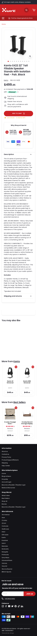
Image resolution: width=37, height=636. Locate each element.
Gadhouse (5, 529)
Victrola (4, 563)
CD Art (4, 523)
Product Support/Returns (10, 460)
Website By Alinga (8, 633)
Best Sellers (19, 402)
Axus (3, 518)
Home (4, 24)
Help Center (6, 466)
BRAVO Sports (6, 572)
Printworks (5, 555)
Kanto (6, 80)
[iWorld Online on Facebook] (6, 606)
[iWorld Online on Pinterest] (15, 606)
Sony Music (5, 558)
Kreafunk (5, 540)
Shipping (5, 463)
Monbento (5, 549)
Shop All (4, 501)
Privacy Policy (6, 457)
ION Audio (5, 535)
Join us (29, 593)
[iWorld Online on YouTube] (9, 606)
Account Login (6, 482)
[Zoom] (30, 56)
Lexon (4, 543)
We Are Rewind (7, 569)
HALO (3, 532)
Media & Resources (8, 488)
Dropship (5, 479)
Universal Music (7, 560)
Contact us (5, 454)
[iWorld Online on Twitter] (12, 606)
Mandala (5, 546)
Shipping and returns (13, 296)
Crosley (4, 520)
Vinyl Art (4, 566)
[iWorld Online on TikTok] (19, 606)
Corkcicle (5, 526)
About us (5, 451)
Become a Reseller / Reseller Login (13, 485)
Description (9, 154)
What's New (6, 495)
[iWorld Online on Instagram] (3, 606)
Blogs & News (6, 476)
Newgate (5, 552)
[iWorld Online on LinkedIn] (22, 606)
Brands (4, 504)
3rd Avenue (6, 515)
